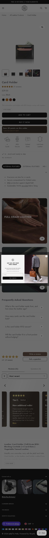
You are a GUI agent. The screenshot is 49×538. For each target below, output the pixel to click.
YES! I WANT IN (12, 278)
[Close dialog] (46, 256)
